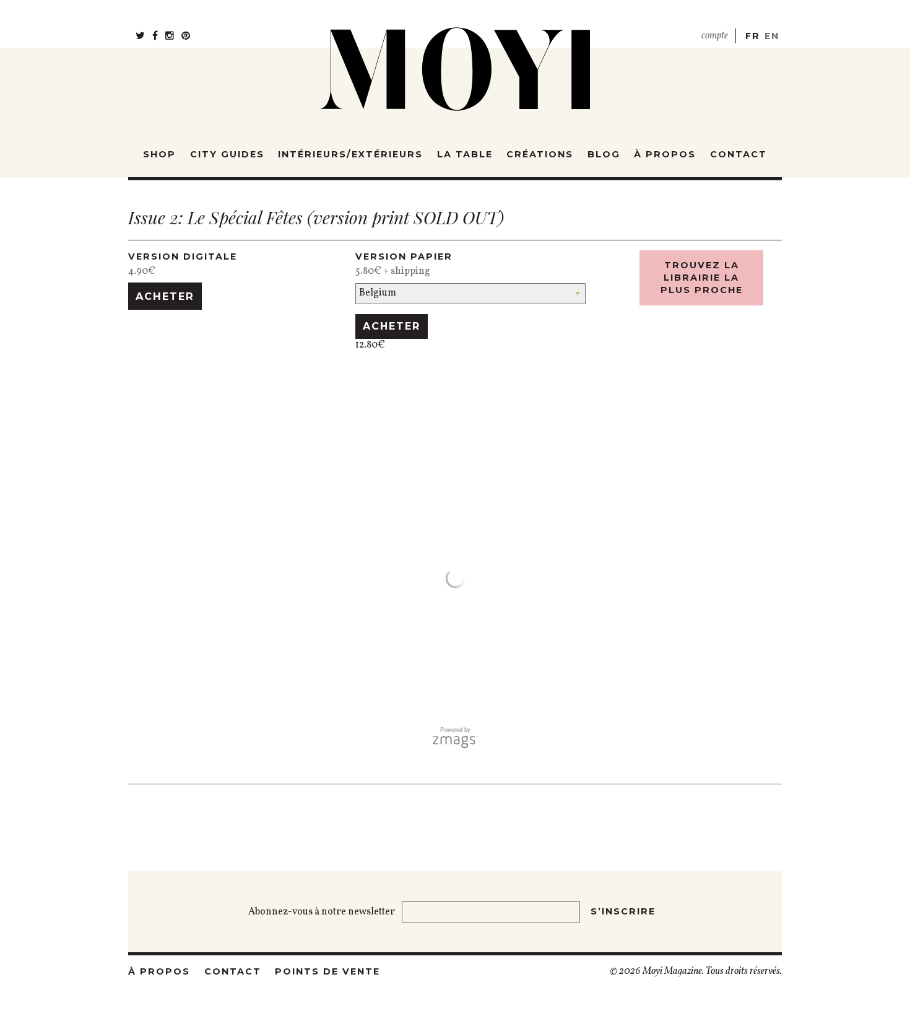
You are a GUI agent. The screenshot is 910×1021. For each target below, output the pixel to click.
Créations (539, 154)
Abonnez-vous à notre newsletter (322, 912)
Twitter (140, 31)
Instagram (169, 31)
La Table (465, 154)
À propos (665, 154)
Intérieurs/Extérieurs (350, 154)
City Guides (227, 154)
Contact (738, 154)
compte (714, 36)
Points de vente (327, 971)
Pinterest (185, 31)
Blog (603, 154)
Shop (159, 154)
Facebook (155, 31)
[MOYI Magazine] (455, 61)
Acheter (165, 296)
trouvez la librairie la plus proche (702, 278)
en (772, 36)
